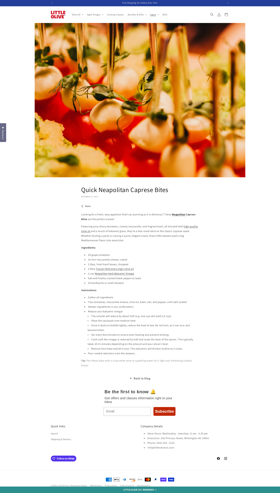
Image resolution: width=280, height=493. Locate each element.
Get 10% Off (171, 266)
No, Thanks (171, 277)
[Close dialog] (200, 211)
